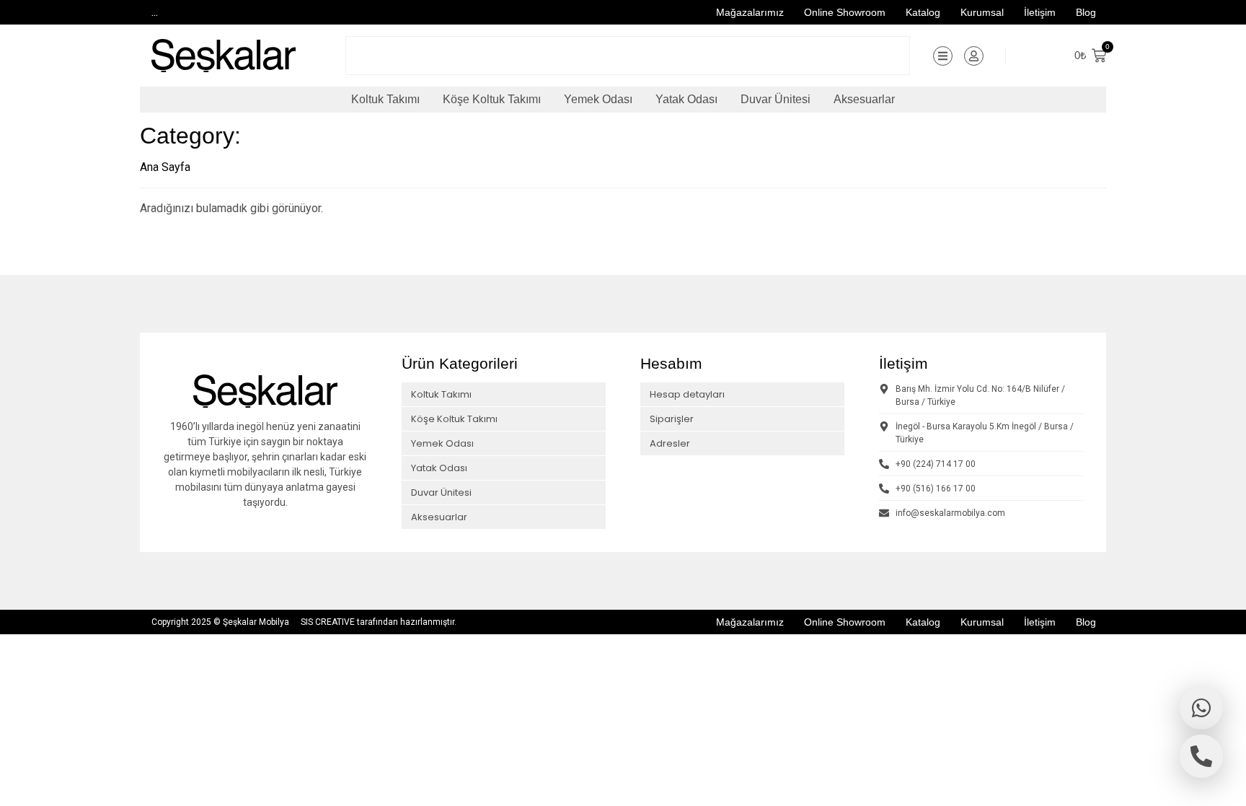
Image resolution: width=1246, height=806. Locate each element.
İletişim (1040, 12)
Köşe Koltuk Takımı (492, 99)
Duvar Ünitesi (775, 99)
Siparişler (672, 419)
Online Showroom (844, 12)
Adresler (670, 443)
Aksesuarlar (864, 99)
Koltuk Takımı (385, 99)
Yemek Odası (598, 99)
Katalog (923, 12)
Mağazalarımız (750, 12)
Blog (1086, 12)
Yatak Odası (686, 99)
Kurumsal (982, 12)
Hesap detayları (687, 394)
